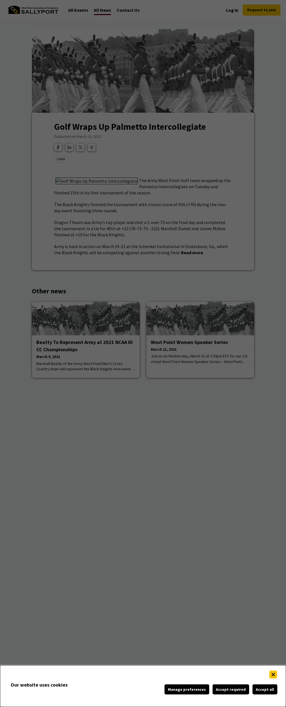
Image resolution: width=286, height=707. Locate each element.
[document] (143, 686)
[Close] (273, 674)
